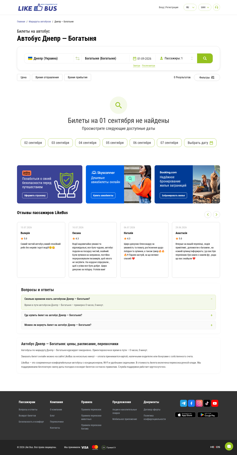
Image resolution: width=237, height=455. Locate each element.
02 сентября (33, 143)
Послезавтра (148, 65)
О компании (56, 409)
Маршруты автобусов (40, 21)
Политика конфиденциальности (155, 417)
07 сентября (169, 143)
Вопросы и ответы (28, 409)
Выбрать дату (198, 143)
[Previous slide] (207, 214)
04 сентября (87, 143)
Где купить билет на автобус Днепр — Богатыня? (53, 315)
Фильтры (204, 77)
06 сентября (142, 143)
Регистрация (172, 7)
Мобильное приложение (124, 419)
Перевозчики (57, 421)
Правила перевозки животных (91, 417)
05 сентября (115, 143)
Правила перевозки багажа (91, 427)
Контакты (55, 427)
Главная (21, 21)
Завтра (136, 65)
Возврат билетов (27, 415)
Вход (161, 7)
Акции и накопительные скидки (124, 411)
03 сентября (60, 143)
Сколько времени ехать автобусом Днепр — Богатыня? (57, 298)
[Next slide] (216, 214)
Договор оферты (152, 409)
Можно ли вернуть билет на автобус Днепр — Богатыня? (57, 325)
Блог (52, 415)
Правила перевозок (91, 409)
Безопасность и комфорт (31, 421)
